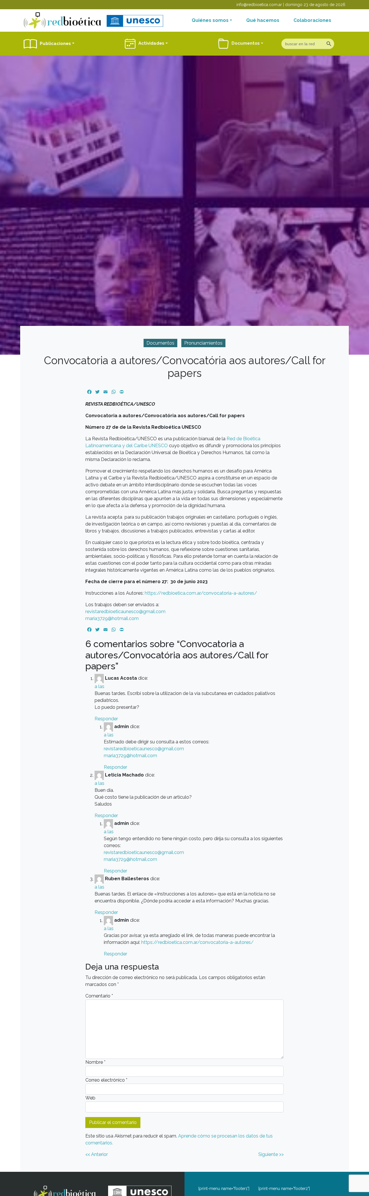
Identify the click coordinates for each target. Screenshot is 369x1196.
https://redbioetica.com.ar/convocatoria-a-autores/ (201, 593)
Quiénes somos (210, 20)
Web (90, 1098)
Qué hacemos (262, 20)
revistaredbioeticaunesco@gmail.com (125, 611)
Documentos (160, 343)
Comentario (99, 996)
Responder (106, 718)
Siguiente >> (271, 1154)
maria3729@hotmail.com (112, 618)
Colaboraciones (312, 20)
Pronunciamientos (203, 343)
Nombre (95, 1062)
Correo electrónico (106, 1080)
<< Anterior (96, 1154)
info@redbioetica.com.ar (259, 4)
